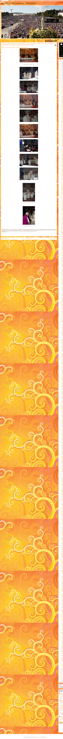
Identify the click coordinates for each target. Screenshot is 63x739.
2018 (61, 71)
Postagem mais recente (5, 238)
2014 (61, 76)
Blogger (45, 737)
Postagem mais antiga (52, 238)
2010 (61, 81)
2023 (61, 65)
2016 (61, 74)
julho (61, 670)
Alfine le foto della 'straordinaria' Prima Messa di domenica (14, 47)
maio (62, 673)
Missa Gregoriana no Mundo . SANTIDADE (18, 3)
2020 (61, 69)
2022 (61, 66)
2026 (61, 61)
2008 (61, 681)
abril (61, 674)
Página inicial (29, 238)
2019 (61, 70)
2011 (61, 80)
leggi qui (8, 229)
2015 (61, 75)
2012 (61, 79)
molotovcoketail (38, 737)
